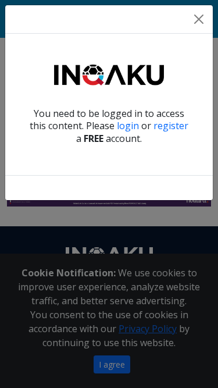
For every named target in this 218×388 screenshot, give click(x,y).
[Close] (199, 19)
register (170, 125)
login (128, 125)
